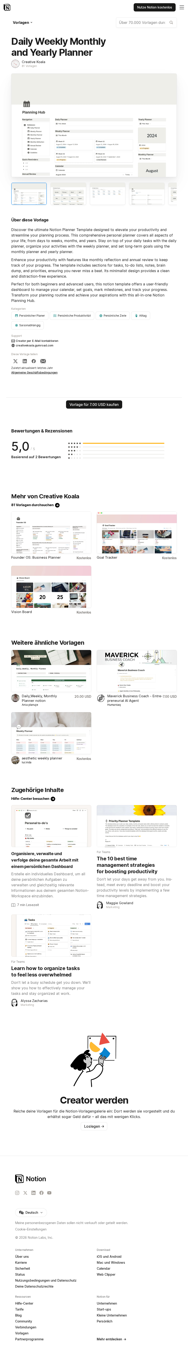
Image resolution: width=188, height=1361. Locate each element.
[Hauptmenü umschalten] (182, 7)
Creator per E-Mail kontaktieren (37, 341)
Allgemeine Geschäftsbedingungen (34, 372)
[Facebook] (33, 361)
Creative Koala (33, 62)
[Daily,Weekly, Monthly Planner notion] (51, 671)
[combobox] (146, 22)
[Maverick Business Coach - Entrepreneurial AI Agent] (137, 671)
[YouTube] (49, 1193)
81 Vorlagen (29, 66)
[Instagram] (17, 1193)
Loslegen (94, 1126)
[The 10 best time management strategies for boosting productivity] (137, 826)
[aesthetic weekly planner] (51, 733)
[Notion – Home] (94, 1178)
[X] (15, 361)
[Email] (43, 361)
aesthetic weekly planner (42, 758)
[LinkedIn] (25, 361)
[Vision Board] (51, 587)
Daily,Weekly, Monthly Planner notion (39, 698)
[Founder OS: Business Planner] (51, 532)
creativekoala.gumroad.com (34, 345)
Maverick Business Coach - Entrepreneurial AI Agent (134, 698)
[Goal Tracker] (137, 532)
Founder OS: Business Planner (36, 557)
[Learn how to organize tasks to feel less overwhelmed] (51, 936)
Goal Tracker (107, 557)
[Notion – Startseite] (7, 7)
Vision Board (21, 612)
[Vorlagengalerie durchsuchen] (171, 22)
